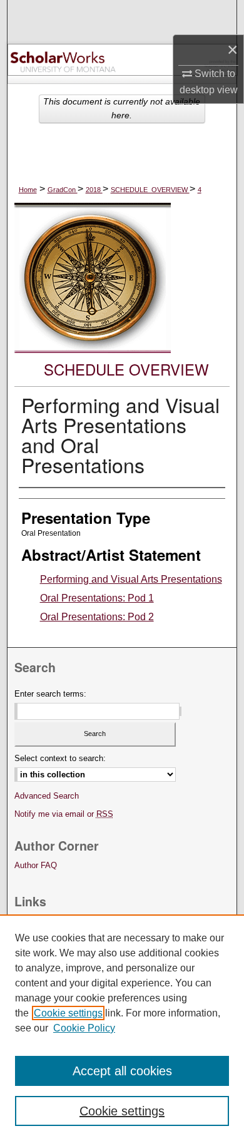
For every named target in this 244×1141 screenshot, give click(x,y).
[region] (122, 1027)
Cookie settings (68, 1013)
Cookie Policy (84, 1028)
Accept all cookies (122, 1071)
